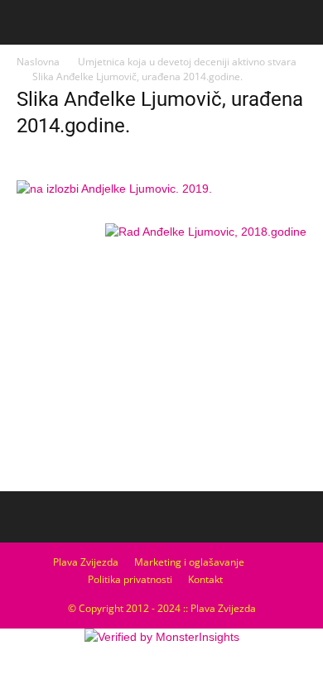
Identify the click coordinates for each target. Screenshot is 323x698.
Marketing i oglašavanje (189, 562)
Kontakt (205, 579)
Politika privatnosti (130, 579)
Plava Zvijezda (85, 562)
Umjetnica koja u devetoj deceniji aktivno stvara (187, 62)
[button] (300, 22)
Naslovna (38, 62)
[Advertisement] (161, 361)
